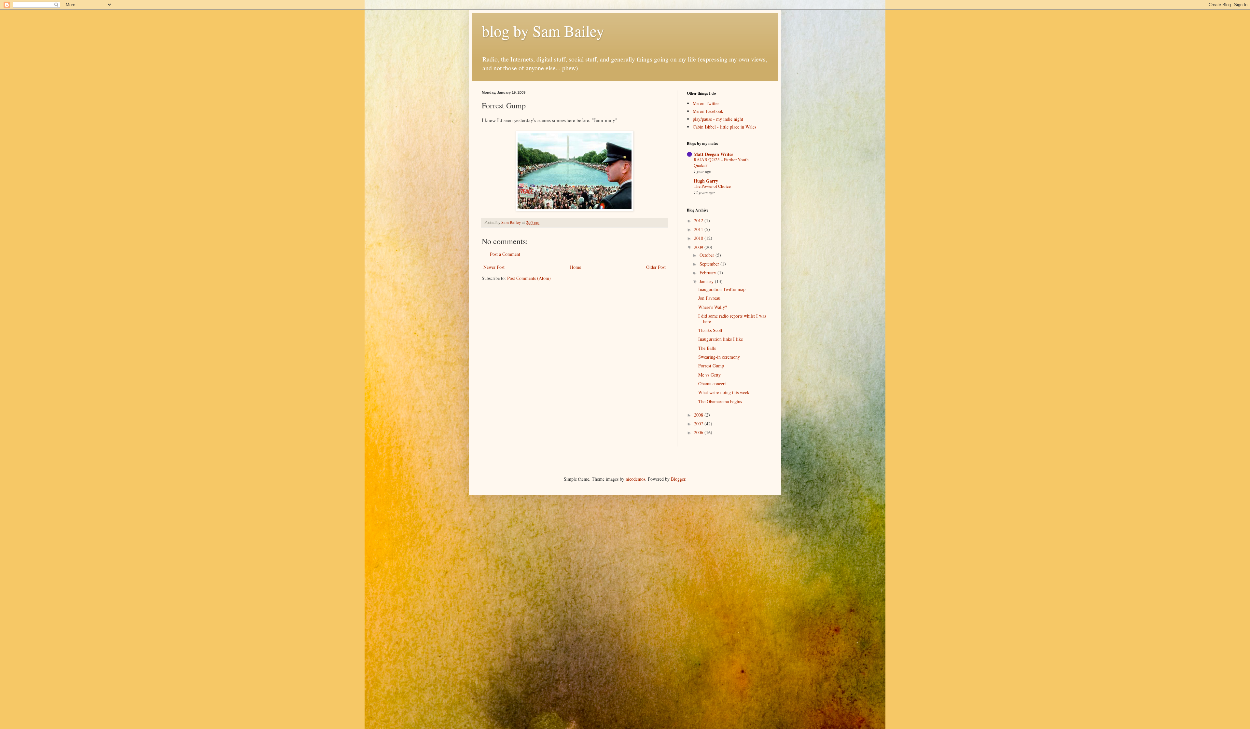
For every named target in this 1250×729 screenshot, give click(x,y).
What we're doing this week (723, 392)
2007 (699, 423)
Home (575, 267)
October (707, 255)
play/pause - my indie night (718, 119)
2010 (699, 238)
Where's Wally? (712, 307)
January (707, 281)
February (708, 272)
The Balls (707, 348)
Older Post (656, 267)
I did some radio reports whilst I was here (732, 318)
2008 (699, 415)
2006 (699, 432)
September (710, 264)
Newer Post (494, 267)
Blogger (678, 479)
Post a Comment (505, 254)
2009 (699, 247)
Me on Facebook (708, 111)
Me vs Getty (709, 375)
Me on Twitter (706, 103)
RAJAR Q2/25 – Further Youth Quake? (721, 162)
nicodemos (635, 479)
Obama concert (712, 383)
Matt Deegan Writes (713, 154)
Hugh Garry (706, 180)
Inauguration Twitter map (721, 289)
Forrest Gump (711, 366)
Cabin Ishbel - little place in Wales (724, 127)
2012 (699, 220)
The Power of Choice (712, 186)
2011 (699, 229)
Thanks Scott (710, 330)
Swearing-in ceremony (719, 357)
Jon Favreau (709, 298)
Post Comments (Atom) (529, 278)
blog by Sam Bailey (543, 30)
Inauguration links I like (720, 339)
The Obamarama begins (720, 401)
